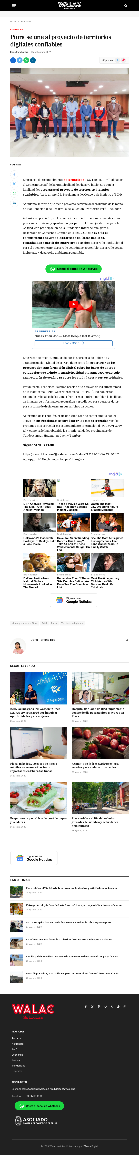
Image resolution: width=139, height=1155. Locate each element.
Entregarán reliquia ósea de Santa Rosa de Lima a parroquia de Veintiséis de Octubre (74, 905)
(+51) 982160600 (33, 1096)
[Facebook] (14, 174)
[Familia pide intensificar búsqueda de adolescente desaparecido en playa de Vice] (16, 960)
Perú (14, 1049)
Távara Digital (90, 1146)
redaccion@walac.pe (37, 1088)
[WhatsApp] (14, 193)
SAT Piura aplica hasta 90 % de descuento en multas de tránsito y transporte (69, 922)
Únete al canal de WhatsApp (77, 269)
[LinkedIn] (14, 203)
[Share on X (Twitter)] (20, 60)
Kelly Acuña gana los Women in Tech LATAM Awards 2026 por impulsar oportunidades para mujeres (35, 712)
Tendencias (18, 1065)
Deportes (17, 1071)
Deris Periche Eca (19, 52)
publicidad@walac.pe (63, 1088)
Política (16, 1060)
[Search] (125, 5)
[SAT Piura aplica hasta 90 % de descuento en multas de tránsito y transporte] (16, 926)
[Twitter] (14, 184)
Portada (16, 1038)
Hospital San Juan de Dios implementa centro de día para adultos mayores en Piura (98, 712)
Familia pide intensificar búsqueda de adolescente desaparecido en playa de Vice (72, 956)
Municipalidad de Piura (25, 623)
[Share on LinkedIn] (33, 60)
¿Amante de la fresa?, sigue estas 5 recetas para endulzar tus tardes (95, 765)
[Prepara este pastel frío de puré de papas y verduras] (38, 798)
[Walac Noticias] (69, 5)
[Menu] (14, 5)
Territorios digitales (72, 623)
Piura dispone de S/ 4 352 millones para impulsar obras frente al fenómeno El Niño (72, 973)
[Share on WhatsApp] (26, 60)
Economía (17, 1054)
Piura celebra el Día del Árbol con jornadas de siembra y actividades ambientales (95, 822)
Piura (54, 623)
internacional (75, 180)
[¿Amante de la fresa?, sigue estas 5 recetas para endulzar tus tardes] (100, 743)
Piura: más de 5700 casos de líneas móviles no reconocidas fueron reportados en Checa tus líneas (33, 767)
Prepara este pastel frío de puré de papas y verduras (38, 820)
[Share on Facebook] (13, 60)
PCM (44, 623)
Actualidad (16, 29)
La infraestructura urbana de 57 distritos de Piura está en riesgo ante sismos (69, 939)
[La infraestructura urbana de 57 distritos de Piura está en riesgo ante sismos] (16, 943)
